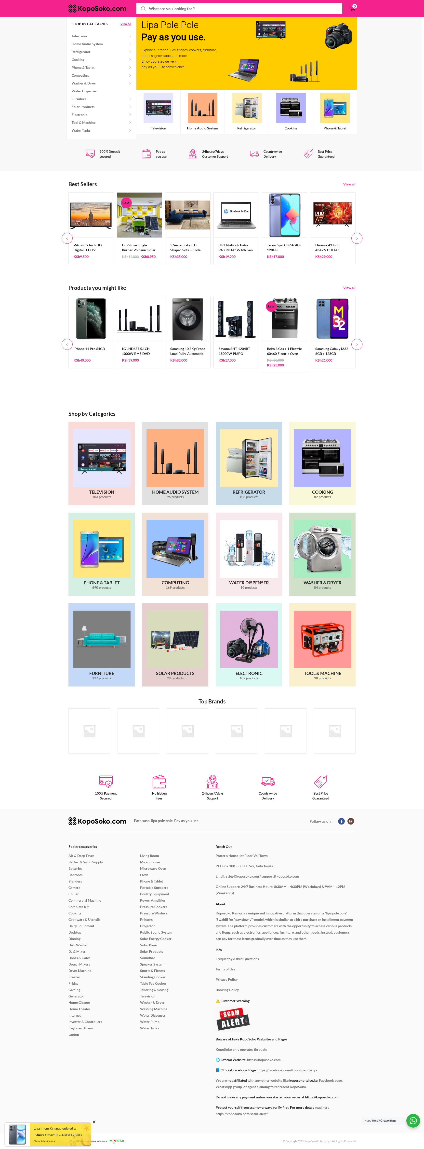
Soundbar (147, 958)
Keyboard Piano (80, 1028)
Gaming (74, 990)
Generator (76, 996)
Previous (67, 238)
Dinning (74, 939)
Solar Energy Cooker (156, 939)
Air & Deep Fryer (81, 856)
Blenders (75, 881)
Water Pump (149, 1022)
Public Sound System (156, 932)
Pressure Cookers (153, 907)
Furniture (79, 99)
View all (349, 184)
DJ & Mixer (77, 951)
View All (125, 24)
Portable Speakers (154, 887)
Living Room (149, 856)
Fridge (73, 983)
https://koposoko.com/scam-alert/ (242, 1114)
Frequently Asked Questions (237, 959)
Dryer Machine (79, 970)
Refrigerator (81, 52)
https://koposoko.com (264, 1060)
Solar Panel (149, 945)
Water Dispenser (84, 91)
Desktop (74, 932)
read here (322, 1107)
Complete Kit (78, 907)
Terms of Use (225, 969)
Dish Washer (78, 945)
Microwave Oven (153, 868)
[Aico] (236, 731)
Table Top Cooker (153, 983)
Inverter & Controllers (85, 1022)
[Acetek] (89, 731)
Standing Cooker (153, 977)
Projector (147, 926)
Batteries (75, 868)
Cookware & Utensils (84, 919)
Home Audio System (87, 44)
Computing (80, 75)
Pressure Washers (154, 913)
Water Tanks (81, 130)
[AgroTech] (187, 731)
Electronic (79, 114)
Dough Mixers (79, 964)
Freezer (74, 977)
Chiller (73, 894)
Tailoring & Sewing (154, 990)
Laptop (73, 1034)
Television (79, 36)
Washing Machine (153, 1009)
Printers (146, 919)
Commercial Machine (84, 900)
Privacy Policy (227, 979)
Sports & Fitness (152, 970)
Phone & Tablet (83, 67)
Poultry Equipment (154, 894)
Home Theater (79, 1009)
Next (356, 238)
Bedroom (75, 875)
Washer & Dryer (84, 83)
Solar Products (83, 107)
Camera (74, 887)
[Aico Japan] (285, 731)
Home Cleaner (79, 1002)
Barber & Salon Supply (85, 862)
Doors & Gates (79, 958)
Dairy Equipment (81, 926)
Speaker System (152, 964)
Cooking (78, 59)
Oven (144, 875)
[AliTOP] (335, 731)
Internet (74, 1015)
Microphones (150, 862)
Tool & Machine (83, 122)
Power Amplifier (152, 900)
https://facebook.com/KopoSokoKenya (287, 1070)
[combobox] (239, 8)
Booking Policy (227, 990)
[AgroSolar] (138, 731)
